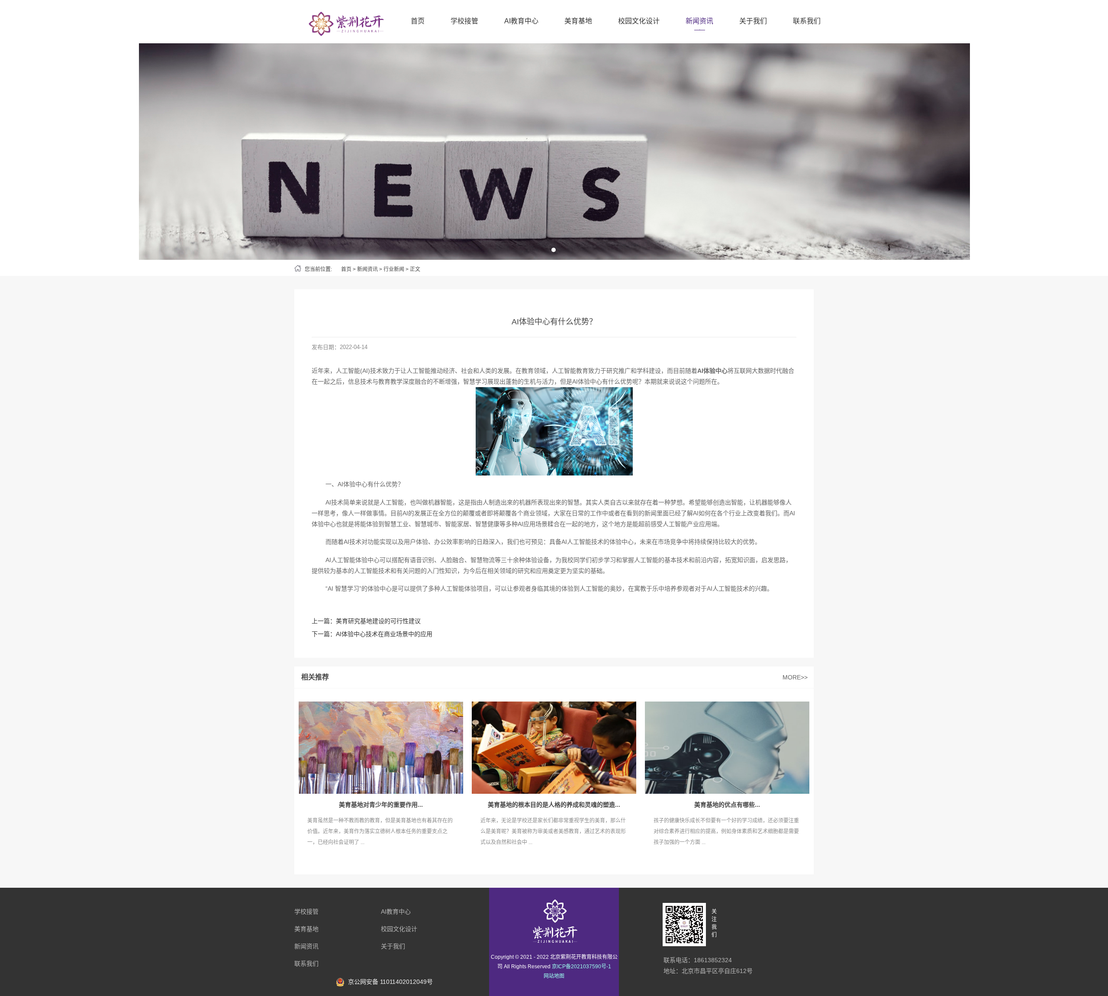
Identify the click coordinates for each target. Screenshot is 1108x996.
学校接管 (464, 21)
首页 (418, 21)
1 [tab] (553, 250)
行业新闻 (393, 269)
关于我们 (753, 21)
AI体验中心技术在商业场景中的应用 (384, 634)
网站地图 (554, 976)
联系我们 (807, 21)
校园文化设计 (639, 21)
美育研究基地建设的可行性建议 (378, 621)
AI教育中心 (521, 21)
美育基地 (578, 21)
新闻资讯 (699, 21)
